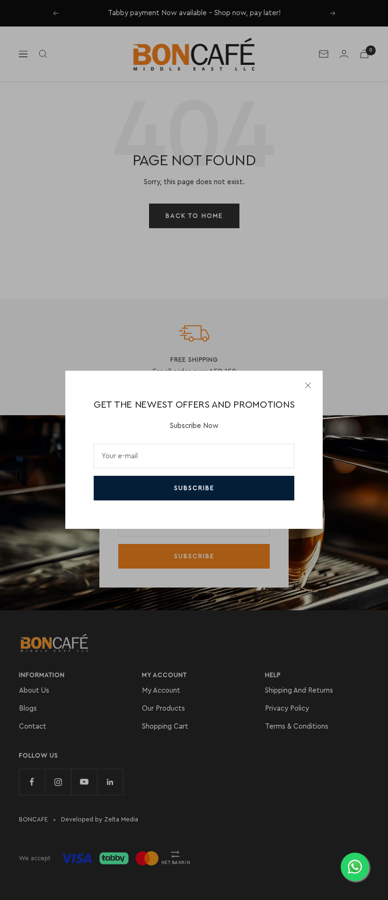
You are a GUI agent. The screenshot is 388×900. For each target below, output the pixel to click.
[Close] (308, 385)
